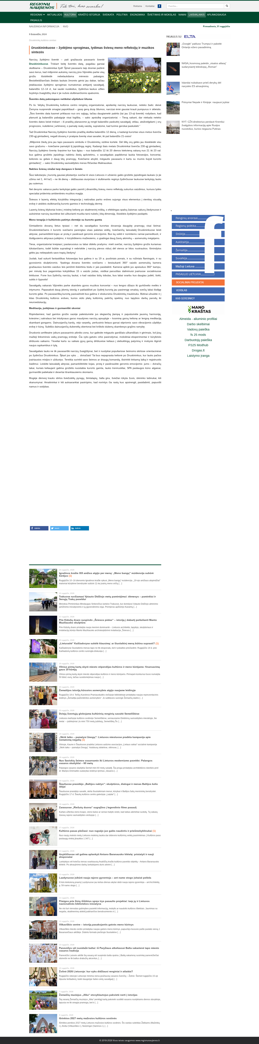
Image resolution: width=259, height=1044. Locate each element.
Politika (122, 14)
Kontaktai (150, 6)
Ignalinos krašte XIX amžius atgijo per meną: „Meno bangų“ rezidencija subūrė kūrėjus (106, 574)
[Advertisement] (95, 543)
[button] (39, 528)
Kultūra (70, 14)
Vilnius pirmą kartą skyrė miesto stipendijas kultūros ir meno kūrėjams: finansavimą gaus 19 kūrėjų (109, 668)
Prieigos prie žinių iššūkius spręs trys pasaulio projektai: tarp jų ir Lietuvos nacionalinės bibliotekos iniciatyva (104, 902)
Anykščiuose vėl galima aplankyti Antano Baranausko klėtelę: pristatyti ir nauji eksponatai (106, 855)
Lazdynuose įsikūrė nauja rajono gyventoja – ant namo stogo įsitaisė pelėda (105, 877)
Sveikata (108, 14)
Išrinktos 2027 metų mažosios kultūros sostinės (88, 1018)
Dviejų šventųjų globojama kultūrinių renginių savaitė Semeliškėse (99, 713)
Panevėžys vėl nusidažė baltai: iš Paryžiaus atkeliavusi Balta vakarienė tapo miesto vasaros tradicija (109, 949)
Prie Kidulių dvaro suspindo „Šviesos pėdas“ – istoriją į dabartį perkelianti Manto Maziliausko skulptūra (108, 621)
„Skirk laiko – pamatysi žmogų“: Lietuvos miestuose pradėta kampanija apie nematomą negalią (105, 738)
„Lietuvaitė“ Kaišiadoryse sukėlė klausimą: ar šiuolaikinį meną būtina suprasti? (109, 643)
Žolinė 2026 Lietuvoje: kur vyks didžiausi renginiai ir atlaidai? (96, 971)
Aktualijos (54, 14)
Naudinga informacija (44, 26)
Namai (182, 14)
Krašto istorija (89, 14)
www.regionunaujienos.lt (147, 1040)
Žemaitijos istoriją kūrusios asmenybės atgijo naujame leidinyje (97, 690)
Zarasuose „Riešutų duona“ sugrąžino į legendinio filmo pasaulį (98, 807)
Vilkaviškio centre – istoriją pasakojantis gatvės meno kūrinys (96, 924)
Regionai (36, 14)
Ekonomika (137, 14)
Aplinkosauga (216, 14)
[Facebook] (159, 6)
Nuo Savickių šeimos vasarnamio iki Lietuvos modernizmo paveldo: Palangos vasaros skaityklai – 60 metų (105, 762)
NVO (65, 26)
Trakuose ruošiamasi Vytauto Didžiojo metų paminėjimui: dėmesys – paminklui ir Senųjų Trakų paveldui (107, 598)
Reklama (137, 6)
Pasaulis (36, 20)
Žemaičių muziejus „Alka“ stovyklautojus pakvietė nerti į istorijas (98, 994)
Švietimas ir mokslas (161, 14)
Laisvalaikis (197, 14)
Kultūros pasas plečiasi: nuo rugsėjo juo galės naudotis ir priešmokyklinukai (107, 830)
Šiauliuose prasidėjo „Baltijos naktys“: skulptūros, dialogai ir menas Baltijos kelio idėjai (108, 785)
